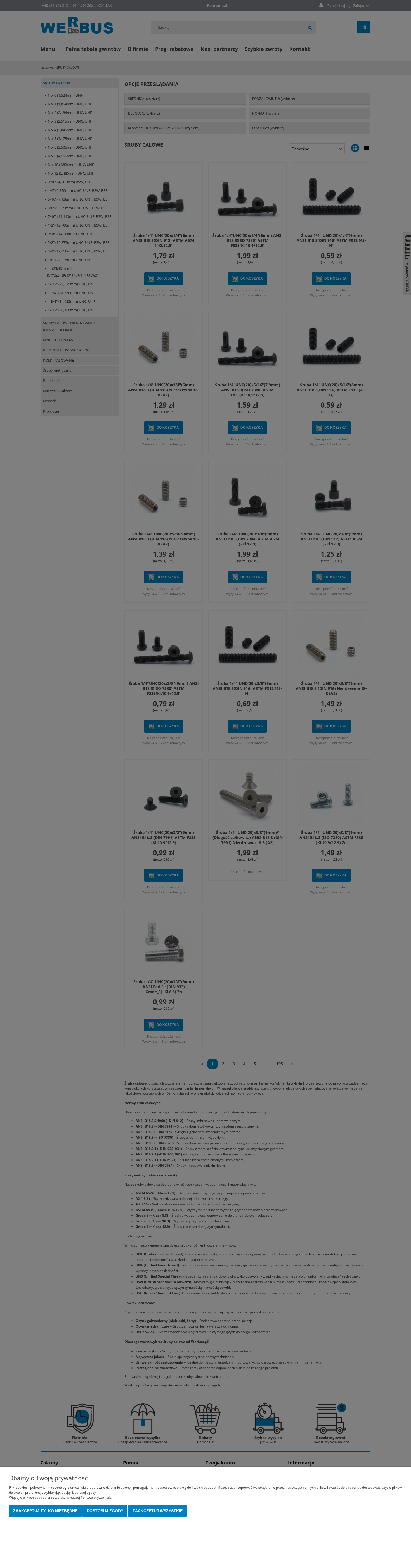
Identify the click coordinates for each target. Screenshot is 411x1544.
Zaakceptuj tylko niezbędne (45, 1511)
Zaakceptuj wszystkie (158, 1511)
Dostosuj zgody (105, 1511)
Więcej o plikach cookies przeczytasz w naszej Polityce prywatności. (61, 1497)
